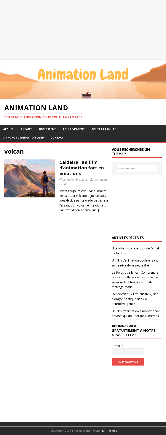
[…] (100, 210)
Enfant (26, 129)
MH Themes (109, 431)
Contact (57, 137)
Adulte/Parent (74, 129)
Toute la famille (103, 129)
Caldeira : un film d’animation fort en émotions (81, 167)
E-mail (117, 346)
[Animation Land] (83, 96)
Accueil (8, 129)
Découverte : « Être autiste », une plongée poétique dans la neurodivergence (135, 299)
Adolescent (47, 129)
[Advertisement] (83, 30)
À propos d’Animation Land (23, 137)
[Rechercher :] (136, 168)
